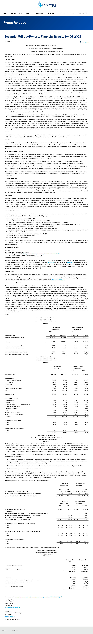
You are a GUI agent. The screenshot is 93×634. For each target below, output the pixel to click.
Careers (21, 13)
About (5, 13)
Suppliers (28, 13)
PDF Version (85, 42)
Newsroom (13, 13)
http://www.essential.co (58, 279)
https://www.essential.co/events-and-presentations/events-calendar (41, 254)
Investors (51, 13)
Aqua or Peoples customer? (67, 13)
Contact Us (81, 13)
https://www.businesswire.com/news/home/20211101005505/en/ (44, 597)
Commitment (40, 13)
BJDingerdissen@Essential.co (12, 607)
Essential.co (51, 262)
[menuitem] (5, 13)
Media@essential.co (10, 616)
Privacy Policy (6, 631)
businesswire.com (22, 597)
